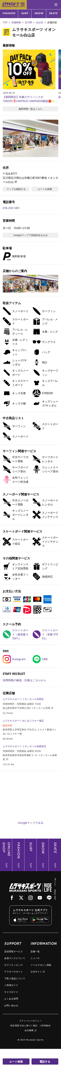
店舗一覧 (35, 951)
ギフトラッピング (13, 964)
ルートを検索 (45, 189)
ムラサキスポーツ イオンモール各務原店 (24, 746)
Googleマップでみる (30, 823)
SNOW (38, 13)
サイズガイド (11, 991)
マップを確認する (16, 189)
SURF (24, 13)
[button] (30, 138)
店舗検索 (16, 22)
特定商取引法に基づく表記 (24, 1025)
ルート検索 (16, 1061)
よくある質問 (11, 998)
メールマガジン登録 (40, 964)
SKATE (53, 13)
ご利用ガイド (11, 985)
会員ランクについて (14, 958)
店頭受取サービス (13, 951)
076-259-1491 (11, 208)
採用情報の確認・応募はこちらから (24, 680)
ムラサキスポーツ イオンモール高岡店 (23, 699)
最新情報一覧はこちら (30, 108)
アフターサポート (13, 971)
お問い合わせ (11, 1005)
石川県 (28, 22)
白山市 (39, 22)
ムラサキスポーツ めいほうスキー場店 (23, 720)
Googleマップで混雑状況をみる (31, 235)
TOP (5, 22)
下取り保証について (14, 978)
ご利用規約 (45, 1025)
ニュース (35, 958)
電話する (44, 1061)
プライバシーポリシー (30, 1020)
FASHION (9, 13)
